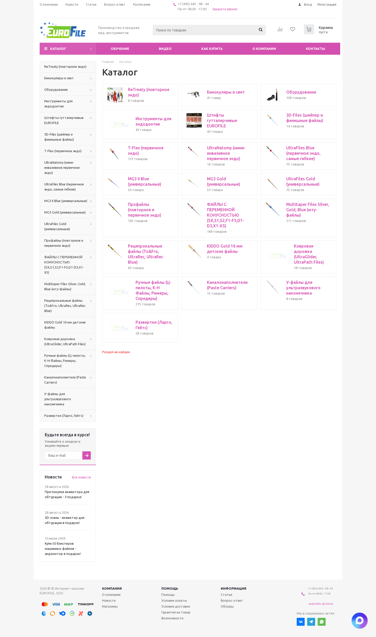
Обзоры (227, 606)
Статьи (226, 594)
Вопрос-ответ (232, 600)
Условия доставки (175, 606)
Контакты (315, 48)
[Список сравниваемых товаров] (280, 31)
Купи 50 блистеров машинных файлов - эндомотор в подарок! (63, 548)
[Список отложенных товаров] (292, 31)
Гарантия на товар (176, 612)
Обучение (120, 48)
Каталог (58, 48)
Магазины (110, 606)
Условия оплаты (174, 600)
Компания (112, 588)
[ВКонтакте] (301, 622)
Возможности (172, 618)
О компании (264, 48)
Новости (109, 600)
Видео (165, 48)
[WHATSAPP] (322, 622)
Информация (233, 588)
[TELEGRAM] (311, 622)
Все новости (81, 477)
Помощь (169, 588)
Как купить (212, 48)
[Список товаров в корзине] (319, 33)
